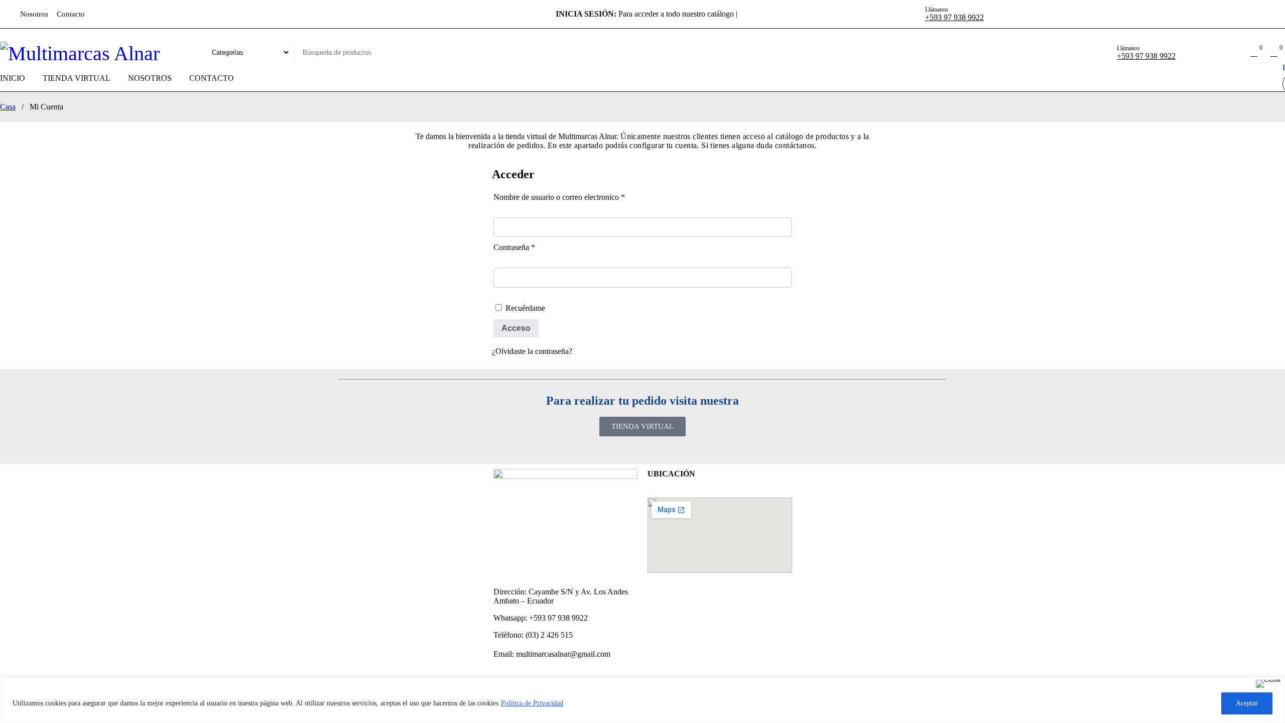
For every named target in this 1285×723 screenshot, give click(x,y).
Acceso (516, 328)
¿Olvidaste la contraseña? (532, 351)
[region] (642, 700)
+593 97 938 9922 (954, 17)
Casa (8, 106)
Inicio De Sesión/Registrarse (1234, 53)
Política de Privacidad (532, 703)
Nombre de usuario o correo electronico (559, 197)
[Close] (1268, 684)
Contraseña (514, 247)
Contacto (71, 14)
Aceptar (1247, 703)
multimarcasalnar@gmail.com (563, 654)
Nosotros (34, 14)
